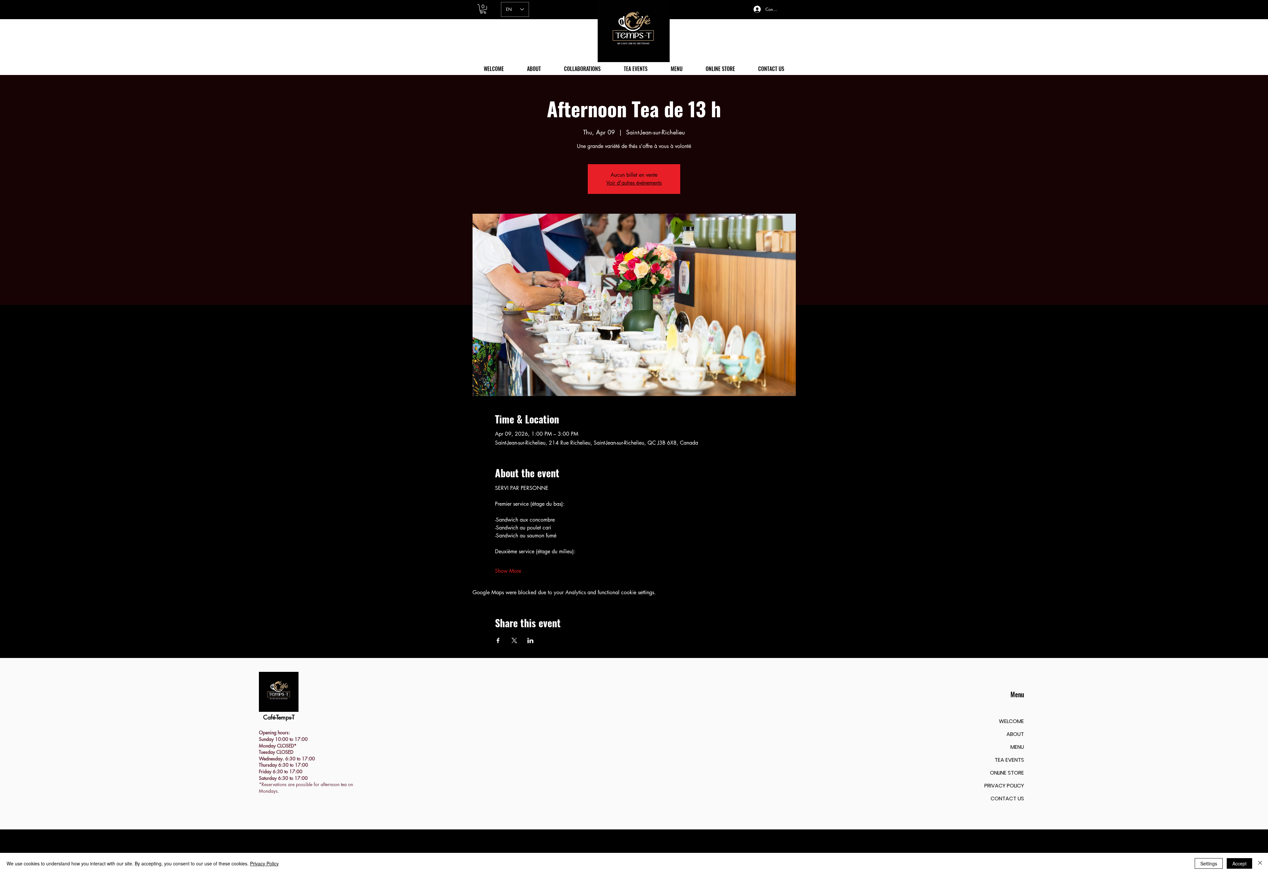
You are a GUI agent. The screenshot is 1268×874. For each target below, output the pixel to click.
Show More (508, 570)
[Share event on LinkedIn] (530, 640)
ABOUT (1015, 734)
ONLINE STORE (1007, 773)
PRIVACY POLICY (1004, 785)
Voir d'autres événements (634, 182)
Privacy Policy (264, 863)
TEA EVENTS (1009, 760)
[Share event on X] (514, 640)
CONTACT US (1007, 798)
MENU (1017, 747)
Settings (1208, 863)
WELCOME (1011, 721)
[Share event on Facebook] (498, 640)
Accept (1239, 863)
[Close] (1260, 863)
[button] (483, 9)
